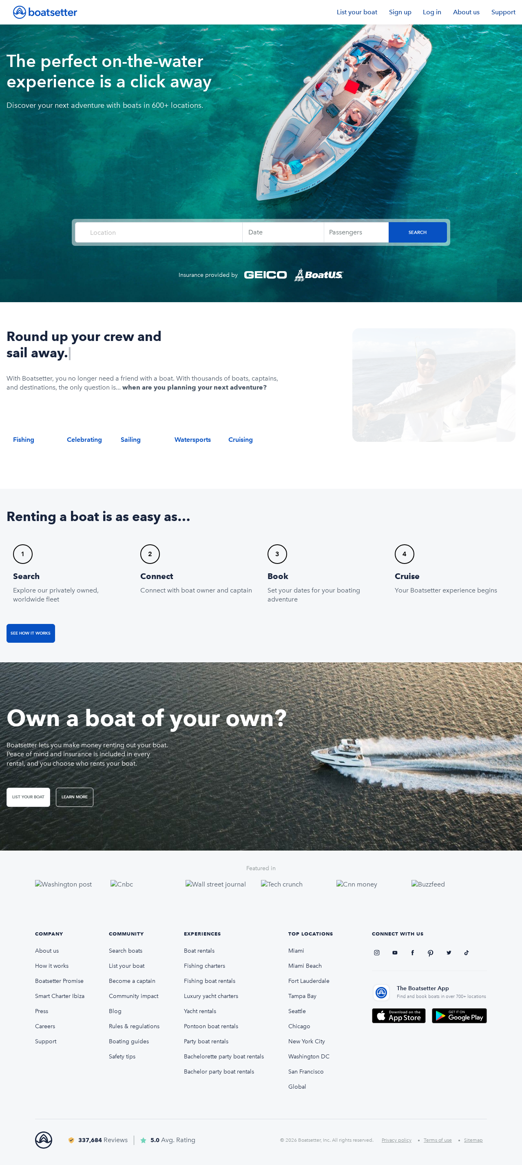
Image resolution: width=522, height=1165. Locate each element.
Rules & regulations (134, 1026)
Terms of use (438, 1140)
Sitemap (473, 1140)
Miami (296, 950)
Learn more (75, 797)
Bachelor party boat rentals (219, 1071)
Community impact (133, 996)
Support (503, 12)
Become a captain (132, 981)
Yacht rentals (200, 1011)
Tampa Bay (302, 996)
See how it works (31, 633)
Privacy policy (396, 1140)
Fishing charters (204, 965)
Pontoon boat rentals (211, 1026)
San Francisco (306, 1071)
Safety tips (122, 1056)
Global (297, 1086)
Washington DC (309, 1056)
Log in (432, 12)
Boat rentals (199, 950)
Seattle (297, 1011)
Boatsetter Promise (59, 981)
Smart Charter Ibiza (59, 996)
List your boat (357, 12)
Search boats (125, 950)
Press (41, 1011)
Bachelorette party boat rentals (224, 1056)
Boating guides (129, 1041)
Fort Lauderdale (309, 981)
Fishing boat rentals (209, 981)
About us (466, 12)
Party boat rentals (206, 1041)
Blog (115, 1011)
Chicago (299, 1026)
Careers (45, 1026)
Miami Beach (305, 965)
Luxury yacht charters (211, 996)
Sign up (400, 12)
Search (418, 232)
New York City (306, 1041)
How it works (52, 965)
